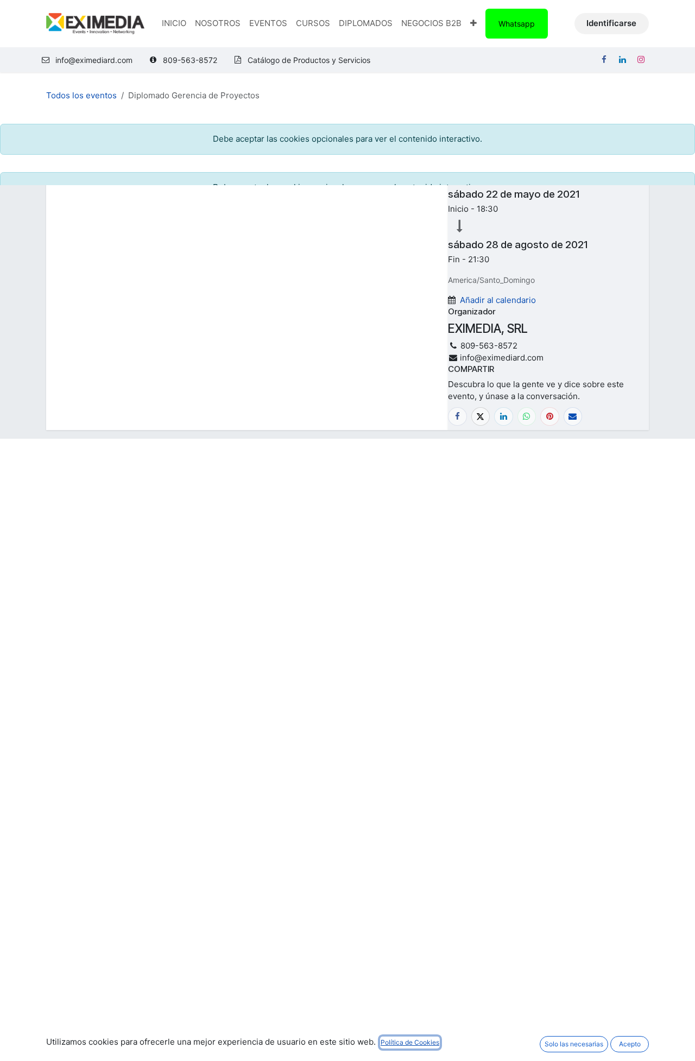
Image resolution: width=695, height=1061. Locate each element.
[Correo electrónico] (573, 416)
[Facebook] (604, 60)
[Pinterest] (549, 416)
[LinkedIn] (622, 60)
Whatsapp (516, 23)
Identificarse (611, 23)
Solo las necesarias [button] (574, 1044)
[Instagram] (641, 60)
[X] (480, 416)
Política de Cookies (410, 1042)
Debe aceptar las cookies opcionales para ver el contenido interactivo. (347, 139)
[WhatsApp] (526, 416)
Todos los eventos (81, 95)
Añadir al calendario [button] (498, 300)
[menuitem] (174, 23)
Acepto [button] (630, 1044)
